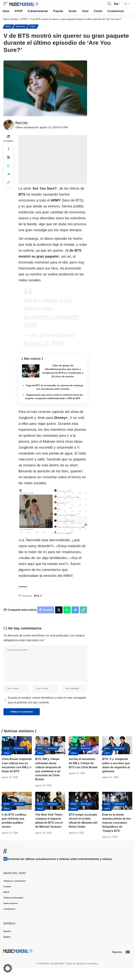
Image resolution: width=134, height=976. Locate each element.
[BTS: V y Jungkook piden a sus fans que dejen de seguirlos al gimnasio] (117, 745)
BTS (36, 595)
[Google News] (128, 952)
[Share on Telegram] (8, 174)
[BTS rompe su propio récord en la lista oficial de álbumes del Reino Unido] (84, 801)
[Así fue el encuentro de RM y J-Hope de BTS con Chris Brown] (84, 745)
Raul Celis (21, 122)
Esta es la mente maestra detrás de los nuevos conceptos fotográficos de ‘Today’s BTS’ (116, 822)
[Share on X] (8, 157)
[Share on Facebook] (8, 149)
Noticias (20, 26)
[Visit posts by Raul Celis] (8, 125)
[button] (6, 4)
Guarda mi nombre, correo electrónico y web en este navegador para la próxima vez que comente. (47, 700)
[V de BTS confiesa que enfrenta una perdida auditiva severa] (17, 801)
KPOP (8, 26)
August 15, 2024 (44, 343)
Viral (33, 26)
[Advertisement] (52, 159)
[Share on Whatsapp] (8, 165)
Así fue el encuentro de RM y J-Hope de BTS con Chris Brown (83, 763)
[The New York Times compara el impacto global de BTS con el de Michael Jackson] (50, 801)
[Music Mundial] (24, 4)
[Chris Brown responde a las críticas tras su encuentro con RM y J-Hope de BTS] (17, 745)
